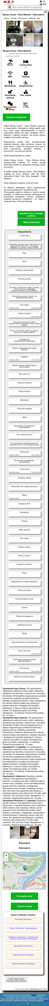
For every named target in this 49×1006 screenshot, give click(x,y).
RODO (46, 1001)
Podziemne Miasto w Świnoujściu (23, 964)
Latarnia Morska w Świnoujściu (23, 955)
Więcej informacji (31, 222)
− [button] (6, 859)
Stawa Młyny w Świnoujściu (23, 946)
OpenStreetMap (41, 889)
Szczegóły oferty (24, 896)
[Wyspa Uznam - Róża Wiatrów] (14, 27)
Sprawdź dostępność (16, 117)
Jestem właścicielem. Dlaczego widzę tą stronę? (16, 980)
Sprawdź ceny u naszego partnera (31, 214)
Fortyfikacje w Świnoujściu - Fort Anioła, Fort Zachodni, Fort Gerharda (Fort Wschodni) (23, 938)
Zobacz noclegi (24, 906)
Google (33, 995)
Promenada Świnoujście (23, 919)
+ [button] (6, 855)
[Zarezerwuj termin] (45, 12)
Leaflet (31, 889)
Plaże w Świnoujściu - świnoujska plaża (23, 928)
